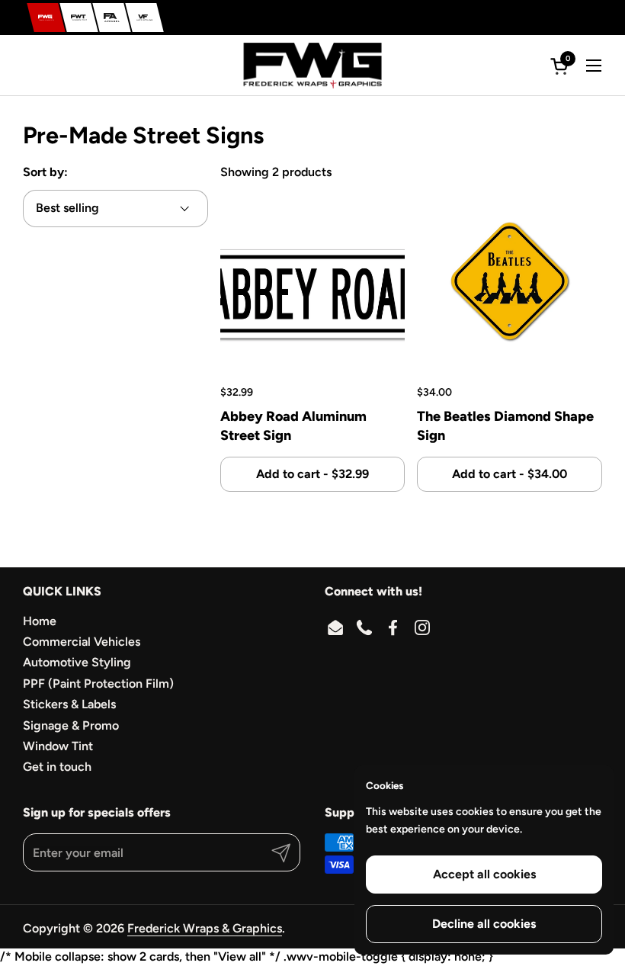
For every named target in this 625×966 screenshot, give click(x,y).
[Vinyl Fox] (144, 17)
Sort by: (45, 172)
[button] (561, 65)
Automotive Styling (77, 662)
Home (39, 621)
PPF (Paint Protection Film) (98, 683)
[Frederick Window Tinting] (79, 17)
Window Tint (58, 746)
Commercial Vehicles (81, 641)
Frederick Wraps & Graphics (204, 928)
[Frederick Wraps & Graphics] (46, 17)
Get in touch (57, 766)
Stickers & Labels (69, 704)
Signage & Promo (71, 725)
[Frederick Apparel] (111, 17)
